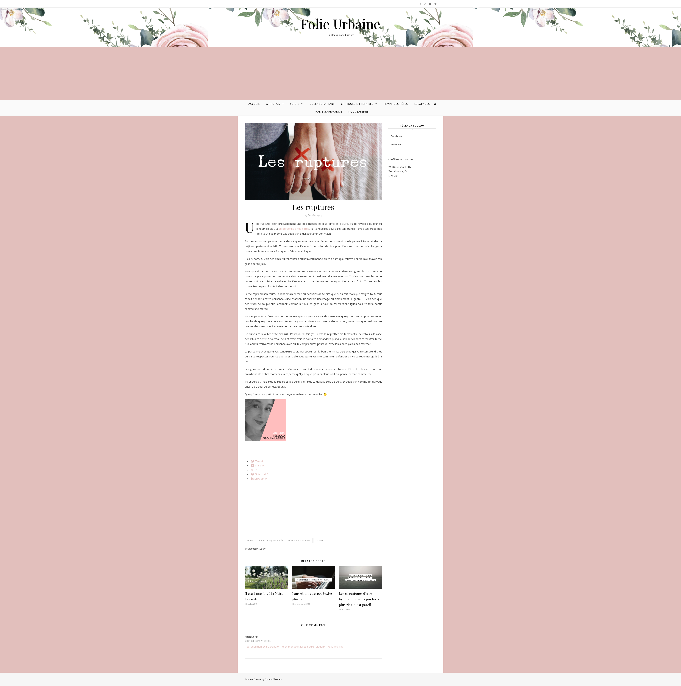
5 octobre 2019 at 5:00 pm (258, 641)
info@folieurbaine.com (401, 159)
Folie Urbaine (340, 23)
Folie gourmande (328, 111)
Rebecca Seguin (257, 548)
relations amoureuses (299, 540)
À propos (273, 103)
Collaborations (322, 103)
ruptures (320, 540)
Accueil (254, 103)
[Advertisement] (340, 73)
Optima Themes (273, 679)
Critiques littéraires (357, 103)
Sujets (295, 103)
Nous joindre (358, 111)
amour (250, 540)
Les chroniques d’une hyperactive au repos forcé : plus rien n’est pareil (360, 599)
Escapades (422, 103)
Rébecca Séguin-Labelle (271, 540)
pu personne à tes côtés (294, 228)
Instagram (397, 144)
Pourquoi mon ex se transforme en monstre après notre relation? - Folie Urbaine (294, 646)
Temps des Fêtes (395, 103)
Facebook (396, 136)
